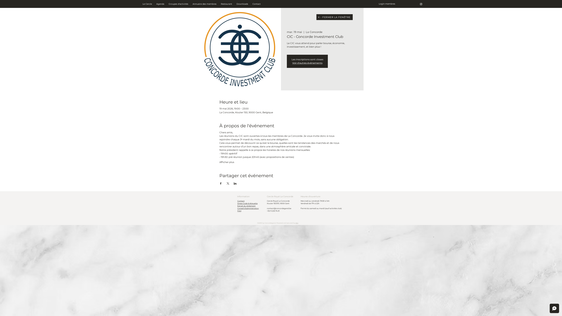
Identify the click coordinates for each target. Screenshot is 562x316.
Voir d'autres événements (307, 63)
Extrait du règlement (246, 206)
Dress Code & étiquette (247, 203)
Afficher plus (226, 162)
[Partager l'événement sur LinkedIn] (235, 183)
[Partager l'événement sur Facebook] (220, 183)
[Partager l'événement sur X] (228, 183)
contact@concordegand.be (279, 208)
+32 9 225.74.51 (273, 211)
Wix (296, 223)
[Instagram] (421, 4)
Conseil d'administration (248, 208)
